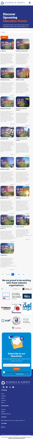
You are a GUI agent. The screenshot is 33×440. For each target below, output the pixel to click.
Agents (3, 411)
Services (3, 400)
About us (3, 396)
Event (2, 402)
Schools (3, 409)
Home (2, 393)
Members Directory (6, 413)
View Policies (19, 374)
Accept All (22, 438)
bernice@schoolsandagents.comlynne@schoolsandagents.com (13, 420)
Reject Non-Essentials (13, 438)
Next (19, 274)
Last (23, 274)
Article (3, 398)
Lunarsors (28, 435)
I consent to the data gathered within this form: (18, 373)
